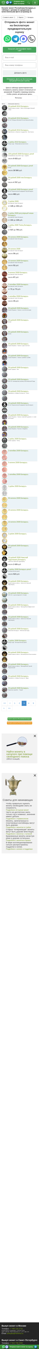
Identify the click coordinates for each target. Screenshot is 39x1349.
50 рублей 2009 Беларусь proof (20, 166)
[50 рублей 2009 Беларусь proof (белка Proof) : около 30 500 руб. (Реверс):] (4, 173)
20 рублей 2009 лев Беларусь (20, 178)
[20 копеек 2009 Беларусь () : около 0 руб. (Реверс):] (4, 517)
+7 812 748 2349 (16, 1343)
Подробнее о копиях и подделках (19, 849)
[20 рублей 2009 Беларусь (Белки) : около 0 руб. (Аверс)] (4, 321)
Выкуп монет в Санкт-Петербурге (19, 1340)
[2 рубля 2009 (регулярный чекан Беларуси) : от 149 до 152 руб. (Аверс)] (4, 202)
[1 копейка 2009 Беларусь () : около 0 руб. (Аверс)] (4, 476)
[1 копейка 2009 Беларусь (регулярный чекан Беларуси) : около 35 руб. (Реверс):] (4, 303)
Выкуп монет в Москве (14, 1326)
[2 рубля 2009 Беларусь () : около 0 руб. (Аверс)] (4, 535)
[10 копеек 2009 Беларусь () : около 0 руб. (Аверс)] (4, 523)
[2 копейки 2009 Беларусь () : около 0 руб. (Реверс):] (4, 457)
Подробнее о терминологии (17, 819)
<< (4, 703)
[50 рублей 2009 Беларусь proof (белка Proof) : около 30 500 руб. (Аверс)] (4, 167)
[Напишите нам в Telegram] (10, 2)
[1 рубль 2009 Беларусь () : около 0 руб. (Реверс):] (4, 493)
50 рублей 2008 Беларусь (18, 581)
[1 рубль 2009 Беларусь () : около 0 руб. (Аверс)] (4, 487)
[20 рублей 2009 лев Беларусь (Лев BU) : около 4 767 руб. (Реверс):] (4, 184)
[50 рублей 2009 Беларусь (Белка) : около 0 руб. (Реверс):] (4, 552)
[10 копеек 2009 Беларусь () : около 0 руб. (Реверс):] (4, 529)
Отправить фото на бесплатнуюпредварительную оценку (19, 80)
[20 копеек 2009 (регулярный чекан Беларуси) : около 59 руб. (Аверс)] (4, 250)
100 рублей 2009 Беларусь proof (21, 154)
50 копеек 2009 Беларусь (18, 237)
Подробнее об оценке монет (17, 810)
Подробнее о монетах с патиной (19, 834)
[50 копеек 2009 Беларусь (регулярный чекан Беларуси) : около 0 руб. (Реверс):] (4, 244)
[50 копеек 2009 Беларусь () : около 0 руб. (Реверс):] (4, 505)
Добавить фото (20, 73)
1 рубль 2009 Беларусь (17, 439)
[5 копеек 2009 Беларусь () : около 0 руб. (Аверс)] (4, 464)
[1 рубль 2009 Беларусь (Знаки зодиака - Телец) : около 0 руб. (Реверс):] (4, 446)
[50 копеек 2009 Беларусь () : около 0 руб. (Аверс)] (4, 499)
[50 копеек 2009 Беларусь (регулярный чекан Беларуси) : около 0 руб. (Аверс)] (4, 238)
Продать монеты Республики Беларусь (20, 723)
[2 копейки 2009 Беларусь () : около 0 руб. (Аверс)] (4, 452)
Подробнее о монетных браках (18, 840)
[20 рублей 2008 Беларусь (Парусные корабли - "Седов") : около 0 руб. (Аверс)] (4, 689)
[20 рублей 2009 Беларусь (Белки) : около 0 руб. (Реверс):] (4, 327)
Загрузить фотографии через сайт (19, 49)
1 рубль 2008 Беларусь (17, 641)
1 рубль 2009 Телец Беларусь (20, 225)
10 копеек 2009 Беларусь (18, 261)
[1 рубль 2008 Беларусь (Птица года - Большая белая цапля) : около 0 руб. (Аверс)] (4, 642)
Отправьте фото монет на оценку (19, 2)
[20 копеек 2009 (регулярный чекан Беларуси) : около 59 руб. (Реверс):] (4, 256)
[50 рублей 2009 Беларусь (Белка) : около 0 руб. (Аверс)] (4, 547)
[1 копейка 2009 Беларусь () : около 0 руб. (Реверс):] (4, 481)
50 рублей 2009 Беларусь (18, 546)
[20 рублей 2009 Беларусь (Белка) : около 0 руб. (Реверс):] (4, 339)
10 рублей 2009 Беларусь (18, 403)
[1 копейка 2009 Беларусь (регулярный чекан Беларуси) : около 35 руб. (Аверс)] (4, 297)
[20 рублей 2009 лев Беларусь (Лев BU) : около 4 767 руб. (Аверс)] (4, 179)
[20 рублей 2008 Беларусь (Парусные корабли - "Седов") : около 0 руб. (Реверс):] (4, 695)
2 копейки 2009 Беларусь (18, 284)
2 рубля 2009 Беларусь (17, 534)
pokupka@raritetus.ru (15, 1333)
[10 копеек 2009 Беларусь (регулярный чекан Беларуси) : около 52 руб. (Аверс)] (4, 262)
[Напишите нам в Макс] (7, 2)
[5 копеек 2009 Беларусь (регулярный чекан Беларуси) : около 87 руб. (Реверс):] (4, 279)
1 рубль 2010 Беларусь (17, 142)
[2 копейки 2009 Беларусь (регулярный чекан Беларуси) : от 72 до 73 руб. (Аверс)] (4, 286)
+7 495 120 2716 (16, 1329)
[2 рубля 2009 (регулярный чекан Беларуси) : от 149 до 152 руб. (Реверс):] (4, 208)
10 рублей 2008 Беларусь (18, 593)
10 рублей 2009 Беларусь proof (20, 189)
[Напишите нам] (3, 1346)
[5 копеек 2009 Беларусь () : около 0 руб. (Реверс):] (4, 469)
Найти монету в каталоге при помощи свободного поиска (19, 754)
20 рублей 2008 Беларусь (18, 629)
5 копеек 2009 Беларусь (17, 272)
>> (9, 708)
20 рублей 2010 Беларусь (18, 106)
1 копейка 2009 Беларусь (18, 296)
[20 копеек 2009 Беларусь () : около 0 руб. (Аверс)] (4, 511)
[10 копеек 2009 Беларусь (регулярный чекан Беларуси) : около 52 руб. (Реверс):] (4, 267)
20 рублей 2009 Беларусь (18, 308)
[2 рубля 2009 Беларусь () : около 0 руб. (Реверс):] (4, 541)
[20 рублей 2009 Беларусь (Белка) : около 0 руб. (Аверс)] (4, 333)
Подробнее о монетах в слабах (18, 827)
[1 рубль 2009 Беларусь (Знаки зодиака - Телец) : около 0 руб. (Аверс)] (4, 440)
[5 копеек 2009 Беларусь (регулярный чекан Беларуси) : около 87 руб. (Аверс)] (4, 274)
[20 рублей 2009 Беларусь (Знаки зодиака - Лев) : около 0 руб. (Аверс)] (4, 369)
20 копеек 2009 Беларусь (18, 510)
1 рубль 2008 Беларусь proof (19, 569)
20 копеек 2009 (14, 249)
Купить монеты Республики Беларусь (19, 719)
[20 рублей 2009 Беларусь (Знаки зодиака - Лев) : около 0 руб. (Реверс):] (4, 374)
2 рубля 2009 (13, 201)
